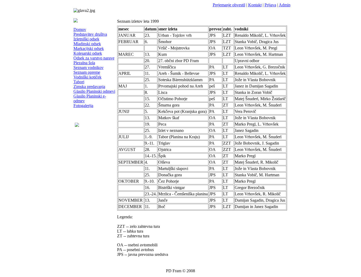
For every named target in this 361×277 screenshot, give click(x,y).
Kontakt (255, 5)
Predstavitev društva (90, 34)
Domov (79, 29)
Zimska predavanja (89, 86)
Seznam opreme (86, 72)
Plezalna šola (84, 63)
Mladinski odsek (87, 43)
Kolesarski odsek (87, 53)
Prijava (270, 5)
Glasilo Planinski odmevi (94, 91)
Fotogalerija (83, 105)
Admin (284, 5)
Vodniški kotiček (87, 77)
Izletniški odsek (86, 39)
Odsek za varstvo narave (93, 58)
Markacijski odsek (88, 48)
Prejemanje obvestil (229, 5)
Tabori (78, 82)
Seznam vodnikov (88, 67)
